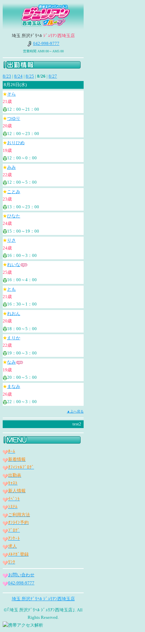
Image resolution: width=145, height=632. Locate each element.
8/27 (53, 76)
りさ (11, 240)
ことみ (13, 191)
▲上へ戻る (75, 411)
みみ (11, 167)
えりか (13, 337)
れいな (13, 264)
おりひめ (16, 142)
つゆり (13, 118)
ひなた (13, 215)
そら (11, 94)
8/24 (18, 76)
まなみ (13, 386)
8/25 (30, 76)
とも (11, 289)
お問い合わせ (21, 574)
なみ (11, 362)
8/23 (7, 76)
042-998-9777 (46, 43)
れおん (13, 313)
